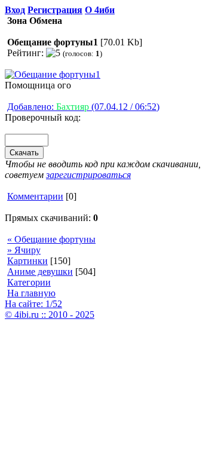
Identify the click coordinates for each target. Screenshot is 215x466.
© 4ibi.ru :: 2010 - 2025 (49, 314)
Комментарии (35, 196)
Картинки (27, 261)
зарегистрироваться (88, 175)
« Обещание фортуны (51, 239)
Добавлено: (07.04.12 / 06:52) (83, 107)
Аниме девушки (40, 271)
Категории (29, 282)
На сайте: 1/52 (33, 304)
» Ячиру (24, 250)
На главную (31, 293)
